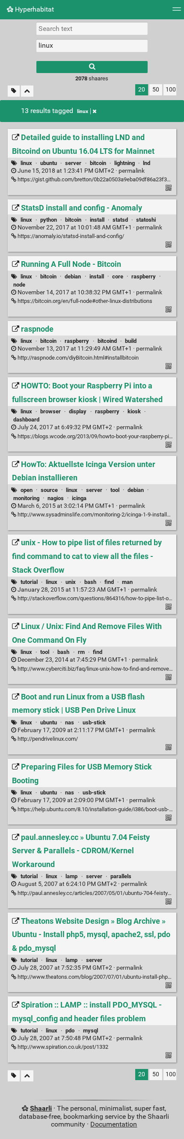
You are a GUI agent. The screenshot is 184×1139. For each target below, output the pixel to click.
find (109, 582)
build (131, 341)
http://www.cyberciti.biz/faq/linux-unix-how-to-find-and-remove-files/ (99, 669)
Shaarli (41, 1108)
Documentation (113, 1124)
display (77, 411)
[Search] (92, 67)
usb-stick (94, 722)
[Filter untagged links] (14, 91)
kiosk (134, 411)
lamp (71, 876)
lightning (124, 163)
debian (73, 276)
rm (81, 652)
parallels (120, 876)
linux (82, 111)
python (48, 220)
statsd (120, 220)
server (73, 163)
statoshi (146, 220)
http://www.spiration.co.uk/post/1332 (62, 1047)
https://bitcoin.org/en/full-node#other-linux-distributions (84, 301)
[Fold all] (27, 91)
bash (90, 582)
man (127, 582)
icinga (79, 498)
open (27, 490)
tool (114, 490)
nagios (55, 498)
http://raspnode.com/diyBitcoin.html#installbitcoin (77, 357)
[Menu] (176, 11)
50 (155, 89)
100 (171, 89)
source (49, 490)
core (117, 276)
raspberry (143, 276)
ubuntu (48, 163)
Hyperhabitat (33, 9)
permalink (80, 170)
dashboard (26, 419)
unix (70, 582)
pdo (69, 1030)
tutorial (29, 582)
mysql (90, 1030)
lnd (146, 163)
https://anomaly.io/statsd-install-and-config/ (70, 236)
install (97, 220)
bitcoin (98, 163)
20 (141, 89)
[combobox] (92, 45)
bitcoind (107, 341)
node (19, 284)
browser (50, 411)
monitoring (26, 498)
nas (69, 722)
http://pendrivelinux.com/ (47, 739)
